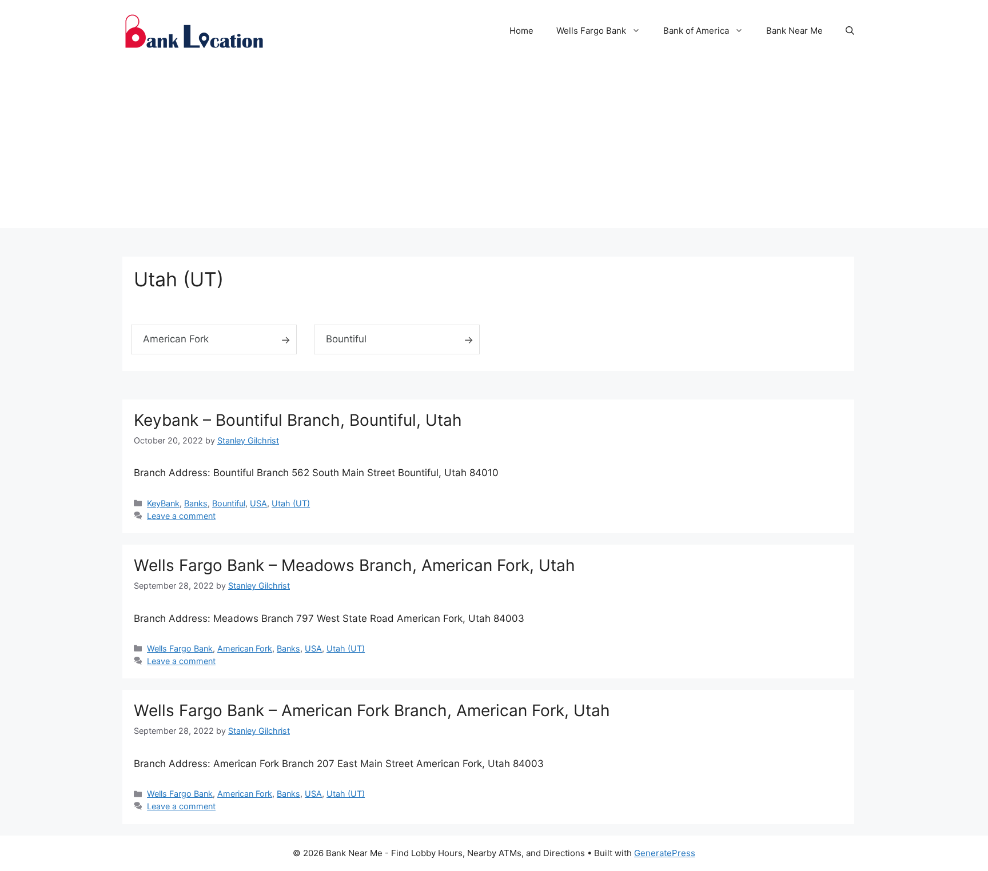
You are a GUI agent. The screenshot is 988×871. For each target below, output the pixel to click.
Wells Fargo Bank (591, 30)
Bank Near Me (794, 30)
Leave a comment (181, 516)
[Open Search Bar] (850, 31)
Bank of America (696, 30)
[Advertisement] (494, 148)
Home (521, 30)
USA (258, 503)
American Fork (176, 339)
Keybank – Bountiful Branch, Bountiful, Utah (298, 420)
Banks (196, 503)
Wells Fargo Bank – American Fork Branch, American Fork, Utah (372, 710)
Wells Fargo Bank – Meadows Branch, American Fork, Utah (354, 565)
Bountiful (346, 339)
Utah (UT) (291, 503)
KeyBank (163, 503)
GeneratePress (664, 853)
